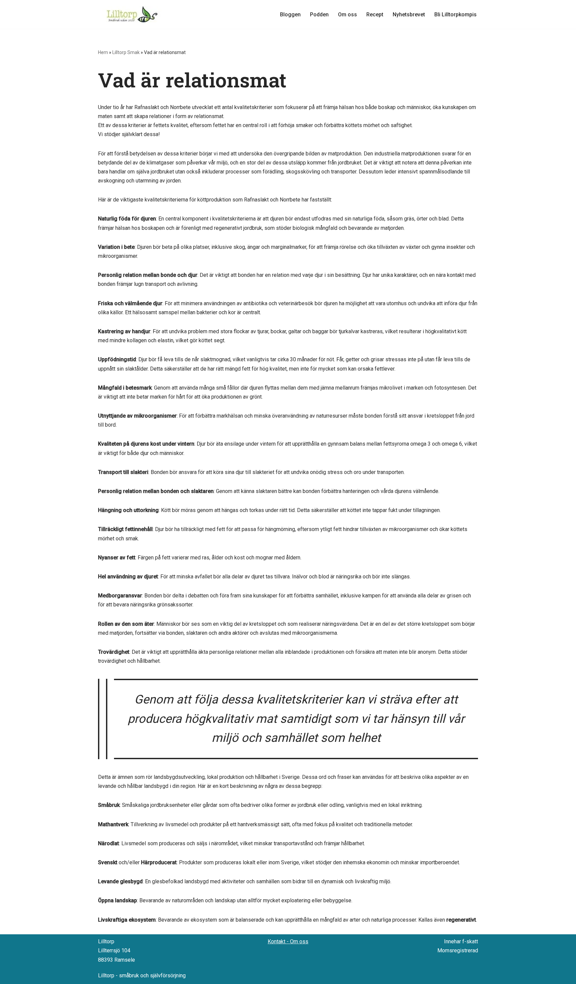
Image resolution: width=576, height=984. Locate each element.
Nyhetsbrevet (409, 14)
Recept (374, 14)
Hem (103, 52)
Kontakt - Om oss (288, 941)
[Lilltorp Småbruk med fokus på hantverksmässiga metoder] (133, 14)
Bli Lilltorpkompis (455, 14)
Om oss (347, 14)
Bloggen (290, 14)
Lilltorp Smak (126, 52)
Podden (319, 14)
